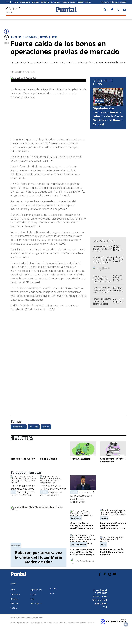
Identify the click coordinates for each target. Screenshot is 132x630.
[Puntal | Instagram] (109, 574)
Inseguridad (15, 545)
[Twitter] (6, 37)
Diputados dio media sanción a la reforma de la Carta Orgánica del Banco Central (108, 116)
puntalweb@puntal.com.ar (85, 622)
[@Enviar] (6, 43)
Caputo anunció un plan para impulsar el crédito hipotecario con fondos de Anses (102, 291)
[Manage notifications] (126, 624)
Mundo (53, 588)
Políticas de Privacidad (35, 617)
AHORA (13, 492)
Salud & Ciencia (48, 458)
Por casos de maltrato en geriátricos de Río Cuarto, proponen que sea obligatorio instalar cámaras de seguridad (102, 263)
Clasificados (100, 603)
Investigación (76, 518)
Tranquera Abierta (80, 458)
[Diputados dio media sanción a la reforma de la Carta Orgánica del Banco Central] (23, 482)
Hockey (103, 544)
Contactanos (100, 596)
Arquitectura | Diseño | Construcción (112, 460)
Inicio (15, 2)
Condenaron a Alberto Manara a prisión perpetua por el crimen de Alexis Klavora (102, 281)
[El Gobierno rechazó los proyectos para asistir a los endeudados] (83, 489)
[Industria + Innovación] (23, 448)
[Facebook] (6, 31)
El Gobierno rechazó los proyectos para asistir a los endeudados (82, 497)
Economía (104, 518)
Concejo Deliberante (78, 544)
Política (14, 608)
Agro (52, 593)
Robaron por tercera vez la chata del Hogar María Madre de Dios (38, 557)
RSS (105, 607)
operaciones (19, 426)
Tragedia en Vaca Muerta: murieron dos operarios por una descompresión (53, 490)
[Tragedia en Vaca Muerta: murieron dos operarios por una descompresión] (53, 482)
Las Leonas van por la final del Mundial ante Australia (102, 249)
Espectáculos (69, 2)
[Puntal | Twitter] (118, 10)
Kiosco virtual (84, 2)
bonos (46, 426)
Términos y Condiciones (19, 617)
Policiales (55, 2)
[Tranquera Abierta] (83, 448)
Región (35, 2)
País (32, 599)
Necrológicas (36, 603)
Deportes (45, 2)
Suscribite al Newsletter (100, 591)
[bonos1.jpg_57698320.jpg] (48, 79)
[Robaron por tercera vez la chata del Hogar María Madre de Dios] (38, 527)
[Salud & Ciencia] (53, 448)
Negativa (74, 492)
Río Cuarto (25, 2)
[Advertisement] (65, 117)
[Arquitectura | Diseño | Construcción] (113, 448)
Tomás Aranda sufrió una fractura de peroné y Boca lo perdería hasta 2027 (102, 302)
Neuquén (44, 492)
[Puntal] (19, 576)
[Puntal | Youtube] (124, 10)
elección (34, 426)
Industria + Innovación (23, 458)
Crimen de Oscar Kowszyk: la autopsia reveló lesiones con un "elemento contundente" (82, 528)
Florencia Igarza (104, 269)
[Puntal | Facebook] (112, 10)
